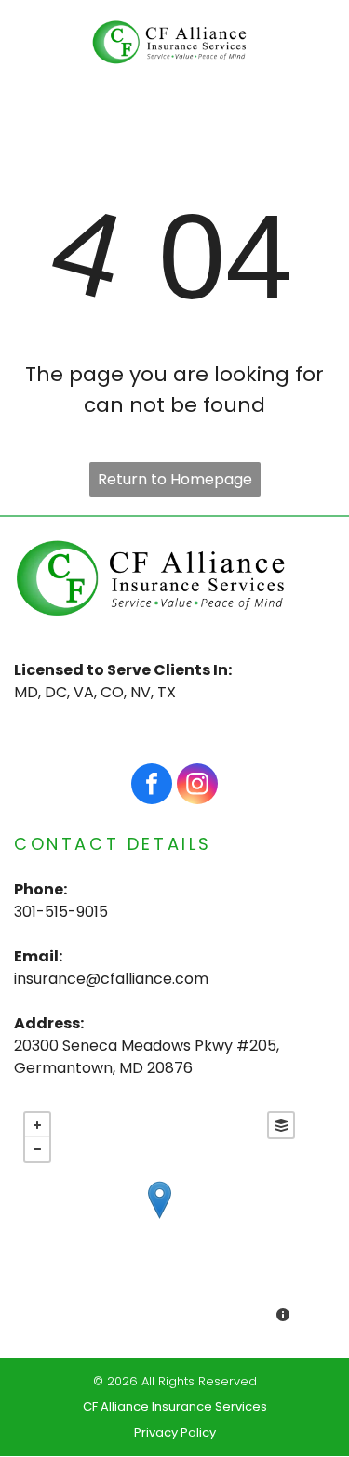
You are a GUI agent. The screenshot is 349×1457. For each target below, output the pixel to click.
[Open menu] (308, 42)
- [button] (37, 1149)
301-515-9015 (61, 911)
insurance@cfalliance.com (111, 978)
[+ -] (159, 1219)
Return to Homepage (175, 479)
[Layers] (281, 1125)
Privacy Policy (175, 1432)
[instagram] (197, 786)
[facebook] (151, 786)
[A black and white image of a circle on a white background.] (38, 58)
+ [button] (37, 1125)
